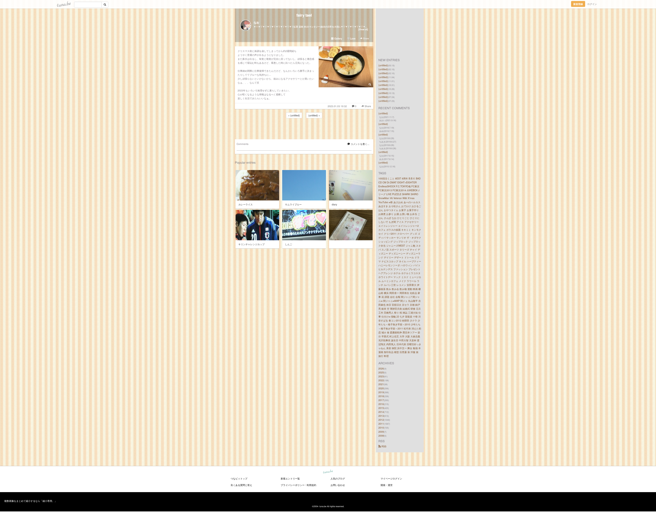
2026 (381, 368)
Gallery (338, 38)
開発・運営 (387, 485)
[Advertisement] (304, 128)
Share (365, 38)
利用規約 (311, 485)
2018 (381, 396)
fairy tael (304, 15)
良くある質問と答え (241, 485)
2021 (381, 384)
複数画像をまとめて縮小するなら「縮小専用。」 (30, 501)
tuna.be (328, 472)
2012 (381, 419)
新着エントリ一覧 (290, 478)
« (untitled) (294, 115)
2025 (381, 372)
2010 (381, 427)
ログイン (592, 4)
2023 (381, 376)
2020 (381, 388)
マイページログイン (391, 478)
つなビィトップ (239, 478)
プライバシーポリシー (293, 485)
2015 (381, 408)
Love (353, 38)
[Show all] (363, 29)
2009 (381, 431)
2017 (381, 400)
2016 (381, 404)
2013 (381, 415)
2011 (381, 423)
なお (256, 22)
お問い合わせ (338, 485)
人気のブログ (338, 478)
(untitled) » (314, 115)
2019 (381, 392)
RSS (383, 446)
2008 (381, 435)
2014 (381, 412)
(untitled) (383, 65)
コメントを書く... (359, 144)
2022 (381, 380)
